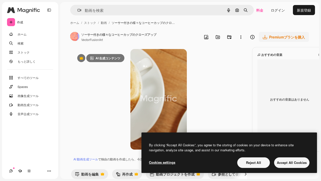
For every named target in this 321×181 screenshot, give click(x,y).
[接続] (11, 171)
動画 (104, 22)
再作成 (124, 175)
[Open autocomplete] (77, 10)
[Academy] (20, 171)
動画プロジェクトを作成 (172, 175)
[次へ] (245, 174)
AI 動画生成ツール (85, 159)
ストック (90, 22)
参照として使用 (227, 175)
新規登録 (304, 10)
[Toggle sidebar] (49, 10)
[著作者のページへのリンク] (74, 37)
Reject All (253, 162)
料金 (259, 10)
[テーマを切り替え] (29, 171)
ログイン (278, 10)
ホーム (74, 22)
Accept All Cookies (292, 162)
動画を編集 (87, 175)
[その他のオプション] (241, 37)
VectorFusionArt (92, 39)
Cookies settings (162, 162)
